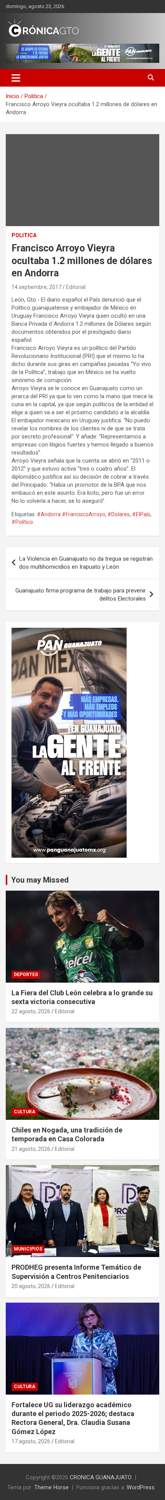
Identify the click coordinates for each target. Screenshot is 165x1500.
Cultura (24, 1111)
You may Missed (40, 880)
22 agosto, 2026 (31, 1011)
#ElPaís (141, 514)
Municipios (28, 1249)
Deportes (26, 974)
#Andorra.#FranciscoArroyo (71, 514)
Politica (24, 235)
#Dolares (118, 514)
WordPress (141, 1487)
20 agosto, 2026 (31, 1286)
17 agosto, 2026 (31, 1441)
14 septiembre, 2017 (36, 287)
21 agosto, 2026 (31, 1149)
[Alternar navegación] (16, 78)
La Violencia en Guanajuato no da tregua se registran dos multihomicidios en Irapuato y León (86, 562)
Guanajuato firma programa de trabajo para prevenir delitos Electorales (80, 594)
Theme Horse (51, 1487)
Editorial (76, 287)
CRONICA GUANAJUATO (101, 1477)
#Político (22, 522)
